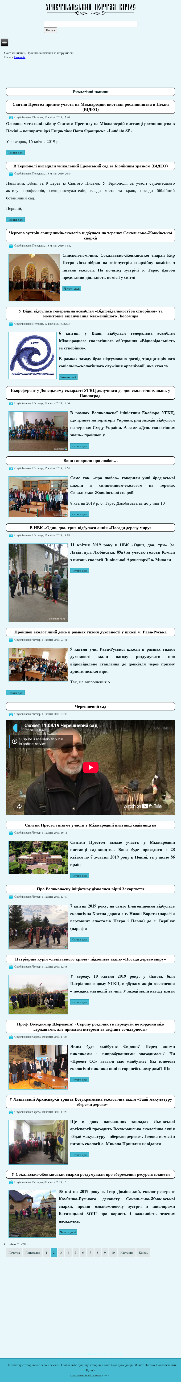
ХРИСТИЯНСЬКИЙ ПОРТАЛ (86, 1375)
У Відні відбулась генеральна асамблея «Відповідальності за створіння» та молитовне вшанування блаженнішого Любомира (91, 313)
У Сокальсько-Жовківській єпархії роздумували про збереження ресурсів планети (90, 1174)
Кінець (143, 1252)
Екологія (19, 57)
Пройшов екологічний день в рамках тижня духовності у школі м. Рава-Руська (90, 632)
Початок (14, 1252)
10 (113, 1252)
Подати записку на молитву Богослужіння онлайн (90, 1354)
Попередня (32, 1252)
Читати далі (15, 152)
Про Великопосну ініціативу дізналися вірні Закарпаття (90, 889)
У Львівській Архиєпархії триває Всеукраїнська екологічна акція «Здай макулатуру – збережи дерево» (90, 1101)
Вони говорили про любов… (90, 460)
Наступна (126, 1252)
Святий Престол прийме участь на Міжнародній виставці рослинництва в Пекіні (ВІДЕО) (90, 106)
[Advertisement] (92, 71)
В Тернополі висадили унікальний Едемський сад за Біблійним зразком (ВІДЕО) (90, 166)
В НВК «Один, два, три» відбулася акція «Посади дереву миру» (91, 527)
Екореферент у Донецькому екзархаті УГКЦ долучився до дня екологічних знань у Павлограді (90, 392)
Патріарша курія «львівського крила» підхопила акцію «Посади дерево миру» (90, 959)
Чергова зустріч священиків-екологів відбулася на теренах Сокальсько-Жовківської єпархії (90, 235)
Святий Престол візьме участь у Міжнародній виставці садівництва (90, 825)
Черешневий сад (90, 706)
